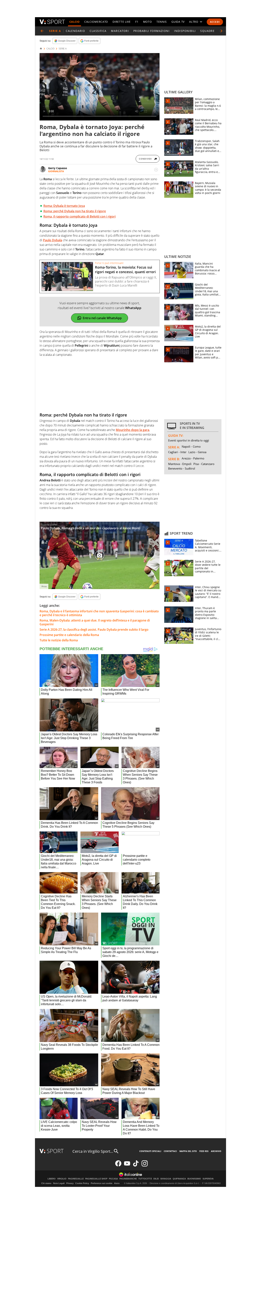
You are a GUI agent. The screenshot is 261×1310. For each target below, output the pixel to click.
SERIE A (63, 48)
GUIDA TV (178, 21)
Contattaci (170, 1151)
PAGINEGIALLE (76, 1179)
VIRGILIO (61, 1179)
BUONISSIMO (194, 1179)
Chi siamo (46, 1183)
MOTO (147, 21)
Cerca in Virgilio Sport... (92, 1151)
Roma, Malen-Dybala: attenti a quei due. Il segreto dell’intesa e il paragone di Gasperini (95, 622)
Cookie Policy (82, 1183)
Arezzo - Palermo (193, 458)
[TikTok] (136, 1165)
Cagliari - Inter (177, 452)
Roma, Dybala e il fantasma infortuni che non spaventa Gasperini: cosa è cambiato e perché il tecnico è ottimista (99, 613)
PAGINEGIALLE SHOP (96, 1179)
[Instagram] (145, 1165)
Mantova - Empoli (179, 464)
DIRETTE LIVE (121, 21)
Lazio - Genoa (197, 452)
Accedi (215, 21)
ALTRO (193, 21)
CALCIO (74, 21)
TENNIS (161, 21)
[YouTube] (127, 1165)
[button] (221, 31)
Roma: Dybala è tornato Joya (64, 206)
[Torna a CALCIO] (42, 31)
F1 (136, 21)
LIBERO (52, 1179)
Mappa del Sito (188, 1151)
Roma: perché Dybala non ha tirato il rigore (74, 211)
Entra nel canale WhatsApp (102, 318)
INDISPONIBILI (185, 30)
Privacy (70, 1183)
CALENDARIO (75, 30)
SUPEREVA (208, 1179)
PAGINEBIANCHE (128, 1179)
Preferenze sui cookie (101, 1183)
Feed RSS (203, 1151)
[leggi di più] (156, 169)
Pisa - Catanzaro (203, 464)
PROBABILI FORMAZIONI (151, 30)
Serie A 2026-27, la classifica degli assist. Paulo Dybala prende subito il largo (94, 629)
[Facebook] (118, 1165)
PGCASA (113, 1179)
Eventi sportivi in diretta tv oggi (188, 440)
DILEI (156, 1179)
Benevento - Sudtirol (181, 468)
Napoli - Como (191, 446)
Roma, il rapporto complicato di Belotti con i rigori (79, 216)
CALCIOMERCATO (96, 21)
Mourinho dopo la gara (132, 430)
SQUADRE (207, 30)
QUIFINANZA (179, 1179)
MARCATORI (120, 30)
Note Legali (59, 1183)
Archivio (216, 1151)
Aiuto (117, 1183)
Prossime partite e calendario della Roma (69, 635)
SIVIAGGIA (165, 1179)
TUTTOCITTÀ (145, 1179)
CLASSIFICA (98, 30)
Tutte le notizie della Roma (59, 640)
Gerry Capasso (57, 168)
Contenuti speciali (150, 1151)
